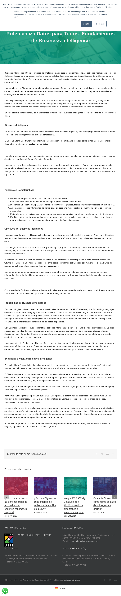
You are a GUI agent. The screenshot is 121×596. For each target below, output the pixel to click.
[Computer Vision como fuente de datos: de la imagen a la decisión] (105, 478)
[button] (6, 497)
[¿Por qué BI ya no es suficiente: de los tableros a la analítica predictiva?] (45, 478)
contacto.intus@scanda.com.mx (84, 541)
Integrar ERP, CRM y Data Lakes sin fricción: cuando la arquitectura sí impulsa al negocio (74, 505)
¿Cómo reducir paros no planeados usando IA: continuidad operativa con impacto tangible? (15, 505)
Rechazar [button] (100, 23)
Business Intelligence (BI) (16, 73)
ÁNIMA (21, 535)
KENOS (29, 535)
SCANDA (47, 535)
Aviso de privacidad (72, 580)
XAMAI (38, 535)
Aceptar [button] (86, 23)
